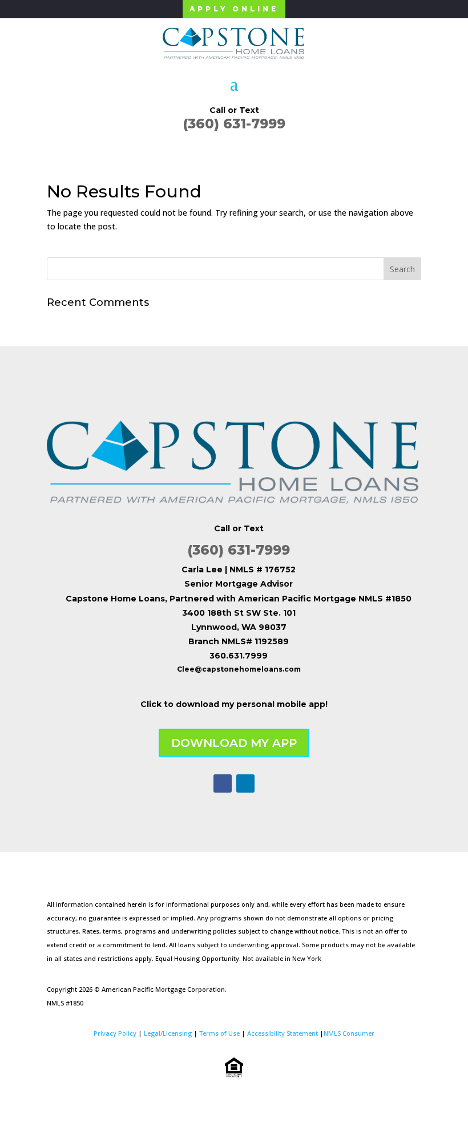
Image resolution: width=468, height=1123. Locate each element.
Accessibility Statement (282, 1033)
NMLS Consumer (349, 1033)
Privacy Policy (115, 1033)
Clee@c (192, 669)
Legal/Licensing (168, 1033)
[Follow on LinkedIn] (245, 783)
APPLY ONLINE (234, 9)
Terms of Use (219, 1033)
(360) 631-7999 (234, 124)
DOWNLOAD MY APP (234, 743)
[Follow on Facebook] (222, 783)
